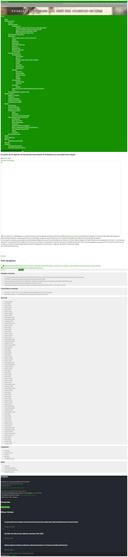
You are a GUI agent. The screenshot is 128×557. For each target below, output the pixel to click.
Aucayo (18, 58)
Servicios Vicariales (14, 109)
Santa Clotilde (20, 73)
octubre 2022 (8, 386)
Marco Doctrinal (17, 120)
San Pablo (19, 65)
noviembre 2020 (9, 430)
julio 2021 (7, 414)
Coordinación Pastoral (15, 146)
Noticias (7, 142)
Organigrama (12, 105)
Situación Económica (14, 100)
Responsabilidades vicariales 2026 (18, 92)
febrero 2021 (8, 424)
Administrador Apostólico (16, 34)
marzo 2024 (8, 357)
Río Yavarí (15, 85)
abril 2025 (7, 331)
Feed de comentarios (11, 470)
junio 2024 (7, 351)
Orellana (18, 78)
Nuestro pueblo (9, 93)
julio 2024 (7, 349)
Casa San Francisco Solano (16, 147)
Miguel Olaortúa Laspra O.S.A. (25, 33)
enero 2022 (8, 404)
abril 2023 (7, 376)
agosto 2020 (8, 435)
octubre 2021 (8, 410)
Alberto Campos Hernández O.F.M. (26, 31)
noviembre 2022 (9, 384)
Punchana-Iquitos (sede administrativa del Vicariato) (28, 88)
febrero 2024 (8, 359)
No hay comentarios (7, 160)
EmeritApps (13, 555)
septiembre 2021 (9, 412)
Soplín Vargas (20, 82)
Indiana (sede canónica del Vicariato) (27, 60)
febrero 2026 (8, 313)
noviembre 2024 (9, 341)
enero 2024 (8, 361)
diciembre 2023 (9, 363)
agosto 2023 (8, 368)
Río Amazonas (16, 55)
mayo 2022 (8, 396)
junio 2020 (7, 439)
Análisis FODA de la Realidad (20, 125)
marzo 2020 (8, 443)
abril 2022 (7, 398)
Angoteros (19, 71)
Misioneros (11, 36)
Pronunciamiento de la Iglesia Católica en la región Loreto (23, 283)
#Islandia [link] (71, 236)
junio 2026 (7, 305)
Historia (10, 23)
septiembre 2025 (9, 323)
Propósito (15, 124)
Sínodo (6, 136)
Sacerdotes (15, 43)
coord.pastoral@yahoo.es (28, 495)
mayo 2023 (8, 374)
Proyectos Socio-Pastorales (21, 115)
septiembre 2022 (9, 388)
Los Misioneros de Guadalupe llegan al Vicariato (36, 292)
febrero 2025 (8, 335)
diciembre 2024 (9, 339)
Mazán (18, 77)
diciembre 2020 (9, 428)
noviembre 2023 (9, 365)
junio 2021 (7, 416)
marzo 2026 (8, 311)
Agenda (6, 139)
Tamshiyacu (19, 56)
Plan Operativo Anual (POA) (20, 129)
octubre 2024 (8, 343)
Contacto (7, 144)
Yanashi (18, 61)
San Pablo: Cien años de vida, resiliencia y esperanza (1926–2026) (25, 279)
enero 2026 (8, 315)
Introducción (16, 119)
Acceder (7, 466)
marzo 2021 (8, 422)
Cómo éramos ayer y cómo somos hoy (24, 38)
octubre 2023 (8, 366)
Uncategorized (9, 458)
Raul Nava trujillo (9, 294)
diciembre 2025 (9, 317)
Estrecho (18, 83)
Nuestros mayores (18, 50)
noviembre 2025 (9, 319)
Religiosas (15, 41)
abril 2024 (7, 355)
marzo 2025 (8, 333)
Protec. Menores (9, 137)
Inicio (6, 19)
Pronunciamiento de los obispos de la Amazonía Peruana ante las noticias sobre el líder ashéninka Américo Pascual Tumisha (44, 277)
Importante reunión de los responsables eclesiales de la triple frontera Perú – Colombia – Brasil (34, 285)
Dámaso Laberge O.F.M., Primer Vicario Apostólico (31, 28)
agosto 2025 (8, 325)
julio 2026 (7, 303)
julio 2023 (7, 370)
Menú (2, 16)
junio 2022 (7, 394)
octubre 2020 (8, 431)
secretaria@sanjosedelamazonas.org (12, 488)
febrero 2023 (8, 380)
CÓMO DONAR (5, 507)
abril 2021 (7, 420)
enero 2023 (8, 382)
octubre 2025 (8, 321)
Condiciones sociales (14, 102)
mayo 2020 (8, 441)
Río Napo (15, 70)
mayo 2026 (8, 307)
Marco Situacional (17, 122)
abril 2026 (7, 309)
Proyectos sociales (14, 110)
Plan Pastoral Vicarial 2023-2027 (18, 117)
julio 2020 (7, 437)
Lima (13, 90)
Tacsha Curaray (20, 75)
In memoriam (16, 51)
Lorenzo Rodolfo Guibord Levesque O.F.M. (28, 29)
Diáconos (15, 46)
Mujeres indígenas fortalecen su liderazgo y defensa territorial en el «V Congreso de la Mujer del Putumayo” (38, 281)
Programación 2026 (14, 134)
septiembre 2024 (9, 345)
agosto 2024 (8, 347)
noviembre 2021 (9, 408)
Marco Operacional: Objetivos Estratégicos (25, 127)
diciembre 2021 (9, 406)
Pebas (18, 63)
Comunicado (8, 453)
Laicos (14, 39)
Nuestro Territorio (13, 95)
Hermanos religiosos (18, 44)
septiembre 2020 (9, 433)
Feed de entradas (9, 468)
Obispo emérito (13, 24)
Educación (15, 114)
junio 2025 (7, 327)
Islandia (18, 87)
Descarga (15, 132)
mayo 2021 (7, 418)
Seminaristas (16, 48)
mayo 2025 (8, 329)
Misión (6, 104)
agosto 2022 (8, 390)
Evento (6, 455)
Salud (13, 112)
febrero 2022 (8, 402)
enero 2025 (8, 337)
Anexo (14, 131)
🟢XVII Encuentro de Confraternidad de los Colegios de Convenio (22, 268)
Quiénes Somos (9, 21)
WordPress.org (9, 472)
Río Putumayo (16, 80)
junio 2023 (7, 372)
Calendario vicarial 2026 (15, 141)
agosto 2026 (8, 302)
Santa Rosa (19, 68)
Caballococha (20, 66)
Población (11, 97)
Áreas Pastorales (13, 107)
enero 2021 (8, 426)
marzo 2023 (8, 378)
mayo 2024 (8, 353)
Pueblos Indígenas (13, 98)
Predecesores (16, 26)
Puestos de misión (14, 53)
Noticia (3, 256)
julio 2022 (7, 392)
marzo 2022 (8, 400)
